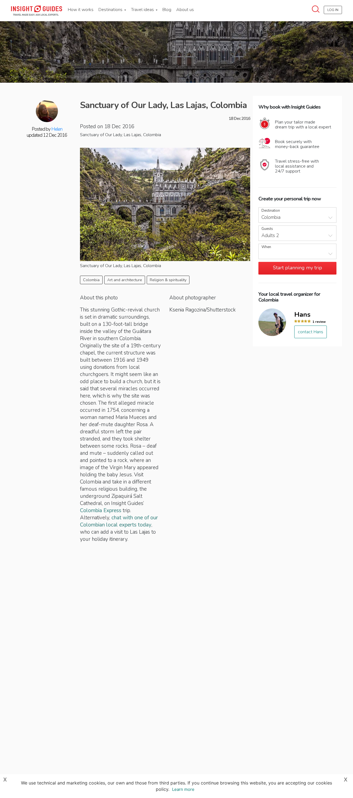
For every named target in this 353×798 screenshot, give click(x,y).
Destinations (111, 10)
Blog (166, 10)
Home (16, 76)
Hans (302, 314)
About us (185, 10)
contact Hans (310, 332)
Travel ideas (143, 10)
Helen (56, 129)
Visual (49, 76)
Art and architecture (124, 280)
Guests (267, 229)
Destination (270, 211)
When (266, 247)
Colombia (91, 280)
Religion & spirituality (168, 280)
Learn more (183, 789)
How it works (80, 10)
